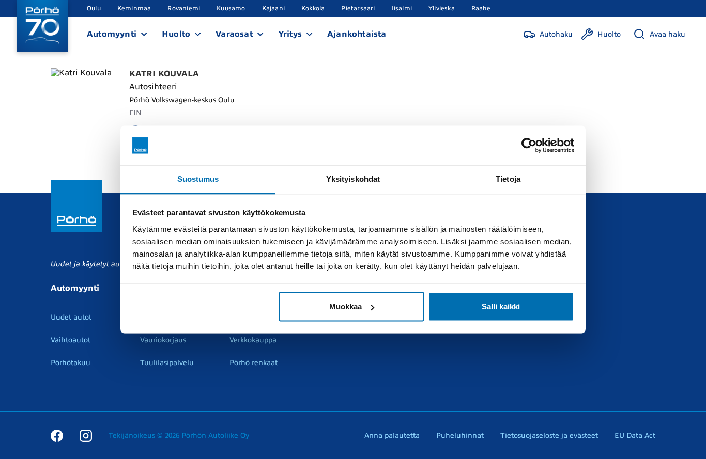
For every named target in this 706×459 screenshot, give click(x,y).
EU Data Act (635, 435)
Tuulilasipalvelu (167, 363)
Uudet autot (71, 317)
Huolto (176, 34)
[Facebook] (57, 435)
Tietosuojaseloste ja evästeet (549, 435)
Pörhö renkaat (253, 363)
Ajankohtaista (357, 34)
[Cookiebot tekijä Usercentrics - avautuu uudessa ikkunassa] (529, 145)
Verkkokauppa (253, 340)
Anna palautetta (392, 435)
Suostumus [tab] (198, 179)
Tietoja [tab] (508, 179)
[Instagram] (86, 435)
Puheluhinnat (460, 435)
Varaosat (234, 34)
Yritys (290, 34)
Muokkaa (345, 306)
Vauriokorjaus (163, 340)
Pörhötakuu (70, 363)
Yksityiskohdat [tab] (353, 179)
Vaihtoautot (70, 340)
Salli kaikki (501, 306)
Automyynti (111, 34)
